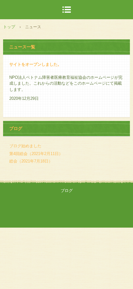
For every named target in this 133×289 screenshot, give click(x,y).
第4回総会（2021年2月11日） (36, 153)
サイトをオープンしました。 (35, 64)
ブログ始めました (25, 146)
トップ (9, 26)
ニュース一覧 (22, 46)
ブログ (15, 128)
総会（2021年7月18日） (31, 161)
